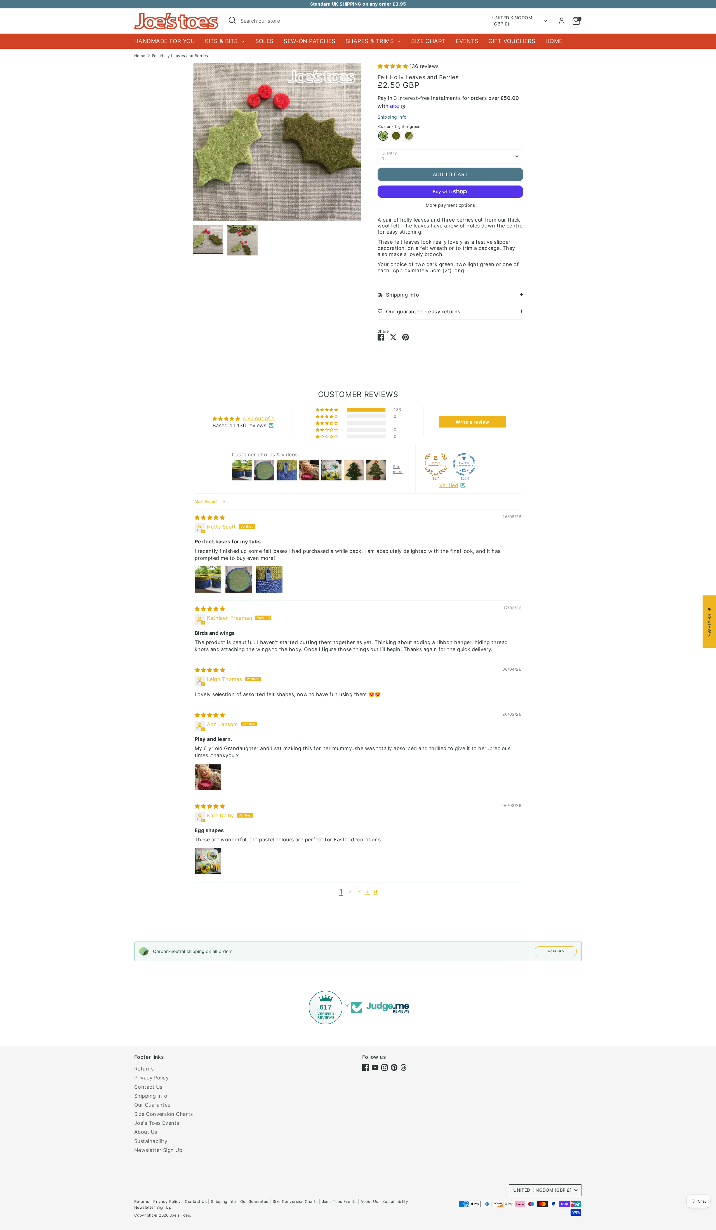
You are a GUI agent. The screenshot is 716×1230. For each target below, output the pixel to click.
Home (554, 41)
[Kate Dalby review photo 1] (208, 861)
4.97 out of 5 (259, 418)
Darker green (396, 136)
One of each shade (409, 136)
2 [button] (350, 892)
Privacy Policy (151, 1078)
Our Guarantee (152, 1105)
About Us (145, 1132)
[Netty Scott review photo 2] (238, 579)
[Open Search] (232, 20)
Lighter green (383, 136)
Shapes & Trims (370, 41)
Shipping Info (392, 117)
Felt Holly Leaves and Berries (180, 55)
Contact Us (148, 1087)
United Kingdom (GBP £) (512, 21)
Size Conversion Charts (163, 1114)
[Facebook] (365, 1067)
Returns (144, 1069)
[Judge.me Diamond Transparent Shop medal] (464, 464)
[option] (277, 144)
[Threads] (403, 1067)
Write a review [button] (472, 422)
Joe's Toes (180, 1215)
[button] (393, 66)
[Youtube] (375, 1067)
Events (467, 41)
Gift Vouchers (511, 41)
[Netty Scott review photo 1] (208, 579)
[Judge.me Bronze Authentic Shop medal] (436, 464)
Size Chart (428, 41)
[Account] (561, 21)
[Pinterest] (394, 1067)
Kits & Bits (222, 41)
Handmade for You (164, 41)
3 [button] (359, 892)
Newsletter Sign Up (158, 1150)
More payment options (450, 205)
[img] (210, 517)
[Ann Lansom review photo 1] (208, 777)
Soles (264, 41)
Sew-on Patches (309, 41)
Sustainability (150, 1141)
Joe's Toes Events (156, 1123)
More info (556, 951)
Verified (448, 485)
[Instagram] (384, 1067)
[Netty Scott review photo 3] (269, 579)
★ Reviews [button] (709, 622)
